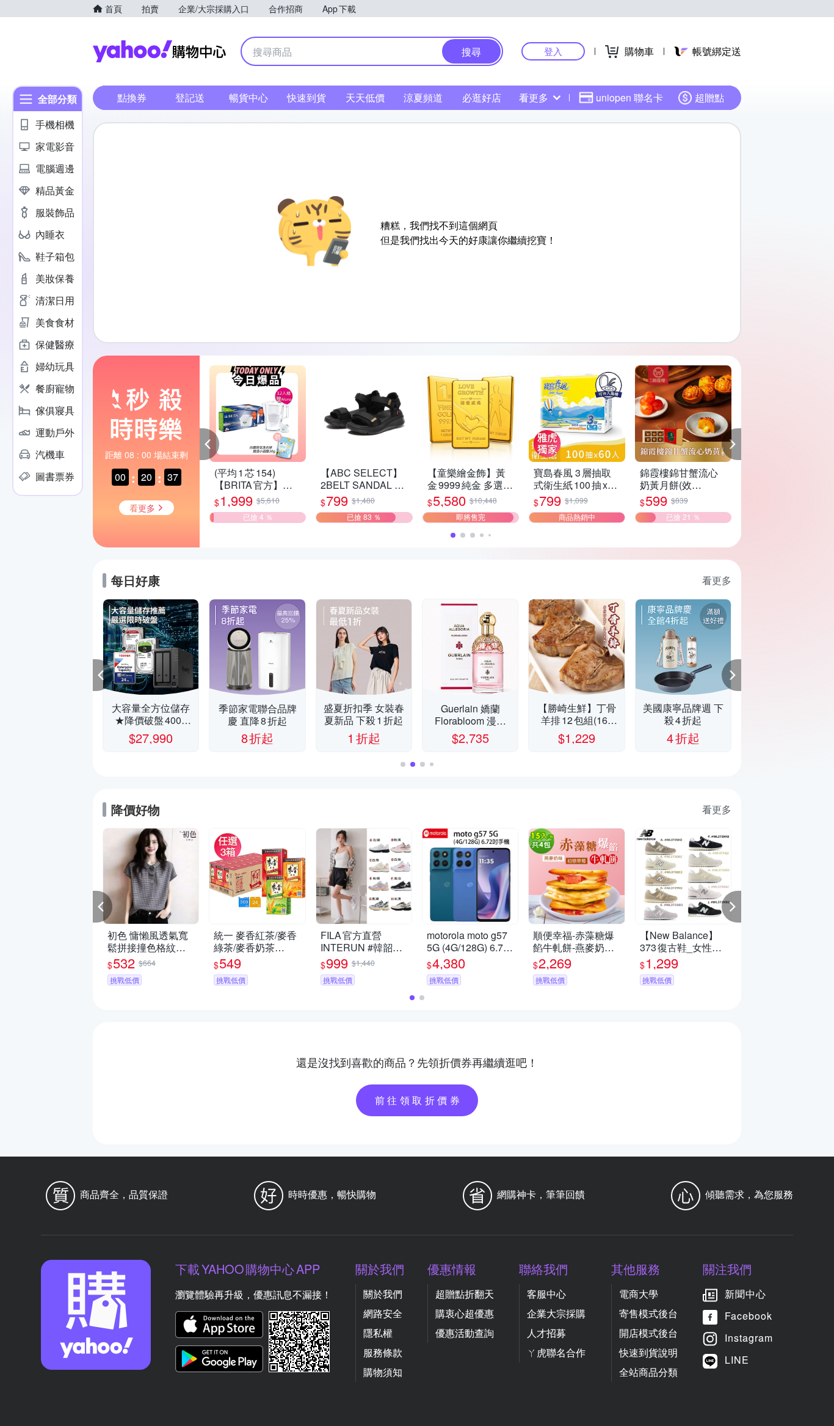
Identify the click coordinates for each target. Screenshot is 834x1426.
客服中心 (546, 1294)
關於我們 (382, 1294)
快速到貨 (306, 97)
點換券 (132, 97)
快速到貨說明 (648, 1352)
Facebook (748, 1316)
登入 (553, 51)
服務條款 (382, 1352)
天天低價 (365, 97)
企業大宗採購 (556, 1313)
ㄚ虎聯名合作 (556, 1352)
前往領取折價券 (419, 1100)
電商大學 (638, 1294)
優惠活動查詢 (464, 1333)
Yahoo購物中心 (159, 51)
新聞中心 (745, 1294)
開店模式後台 (648, 1333)
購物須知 (382, 1372)
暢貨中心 (248, 97)
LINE (737, 1360)
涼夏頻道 (423, 97)
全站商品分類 (648, 1372)
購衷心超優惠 (464, 1313)
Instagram (749, 1338)
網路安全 (382, 1313)
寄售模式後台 (648, 1313)
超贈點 (709, 97)
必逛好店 (481, 97)
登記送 (190, 97)
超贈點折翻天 (464, 1294)
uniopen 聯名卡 (629, 97)
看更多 (533, 97)
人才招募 (546, 1333)
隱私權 (378, 1333)
